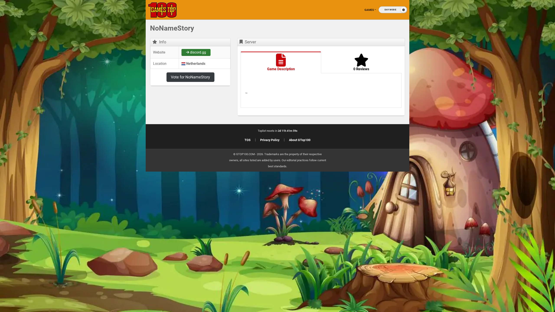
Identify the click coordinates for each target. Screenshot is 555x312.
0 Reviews (361, 69)
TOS (248, 140)
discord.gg (197, 52)
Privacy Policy (269, 140)
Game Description (281, 69)
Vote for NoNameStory (190, 77)
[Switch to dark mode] (393, 9)
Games (369, 9)
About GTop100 (299, 140)
